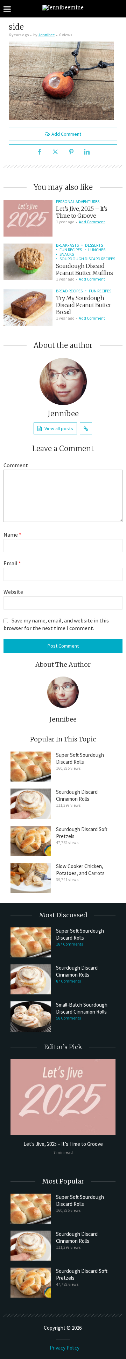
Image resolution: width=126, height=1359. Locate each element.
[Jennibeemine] (63, 7)
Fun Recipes (70, 249)
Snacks (66, 254)
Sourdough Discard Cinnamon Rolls (77, 795)
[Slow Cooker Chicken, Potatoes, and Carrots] (30, 878)
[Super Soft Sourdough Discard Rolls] (30, 767)
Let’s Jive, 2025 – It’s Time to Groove (81, 212)
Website (13, 591)
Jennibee (46, 34)
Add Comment (66, 134)
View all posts (58, 428)
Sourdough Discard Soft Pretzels (81, 832)
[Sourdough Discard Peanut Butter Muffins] (28, 262)
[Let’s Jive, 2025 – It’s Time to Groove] (28, 218)
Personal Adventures (77, 201)
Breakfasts (67, 245)
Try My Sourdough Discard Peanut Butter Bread (83, 304)
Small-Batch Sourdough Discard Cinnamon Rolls (81, 1008)
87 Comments (68, 981)
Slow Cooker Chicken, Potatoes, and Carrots (80, 869)
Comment (16, 465)
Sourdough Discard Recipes (87, 258)
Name (12, 534)
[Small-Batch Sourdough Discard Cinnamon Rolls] (30, 1016)
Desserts (94, 245)
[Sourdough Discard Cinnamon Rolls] (30, 804)
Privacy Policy (64, 1347)
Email (12, 563)
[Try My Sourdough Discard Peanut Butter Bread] (28, 307)
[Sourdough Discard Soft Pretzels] (30, 841)
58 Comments (68, 1018)
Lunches (96, 249)
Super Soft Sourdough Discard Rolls (80, 758)
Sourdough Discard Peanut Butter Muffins (84, 269)
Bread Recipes (69, 290)
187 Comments (69, 944)
